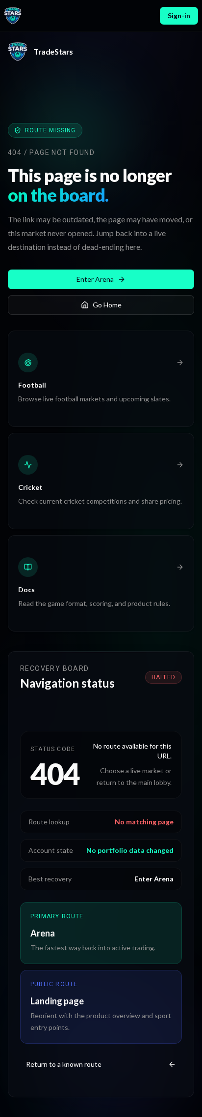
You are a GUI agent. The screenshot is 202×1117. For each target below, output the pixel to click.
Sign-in (179, 15)
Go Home (107, 305)
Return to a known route (63, 1064)
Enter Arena (95, 279)
